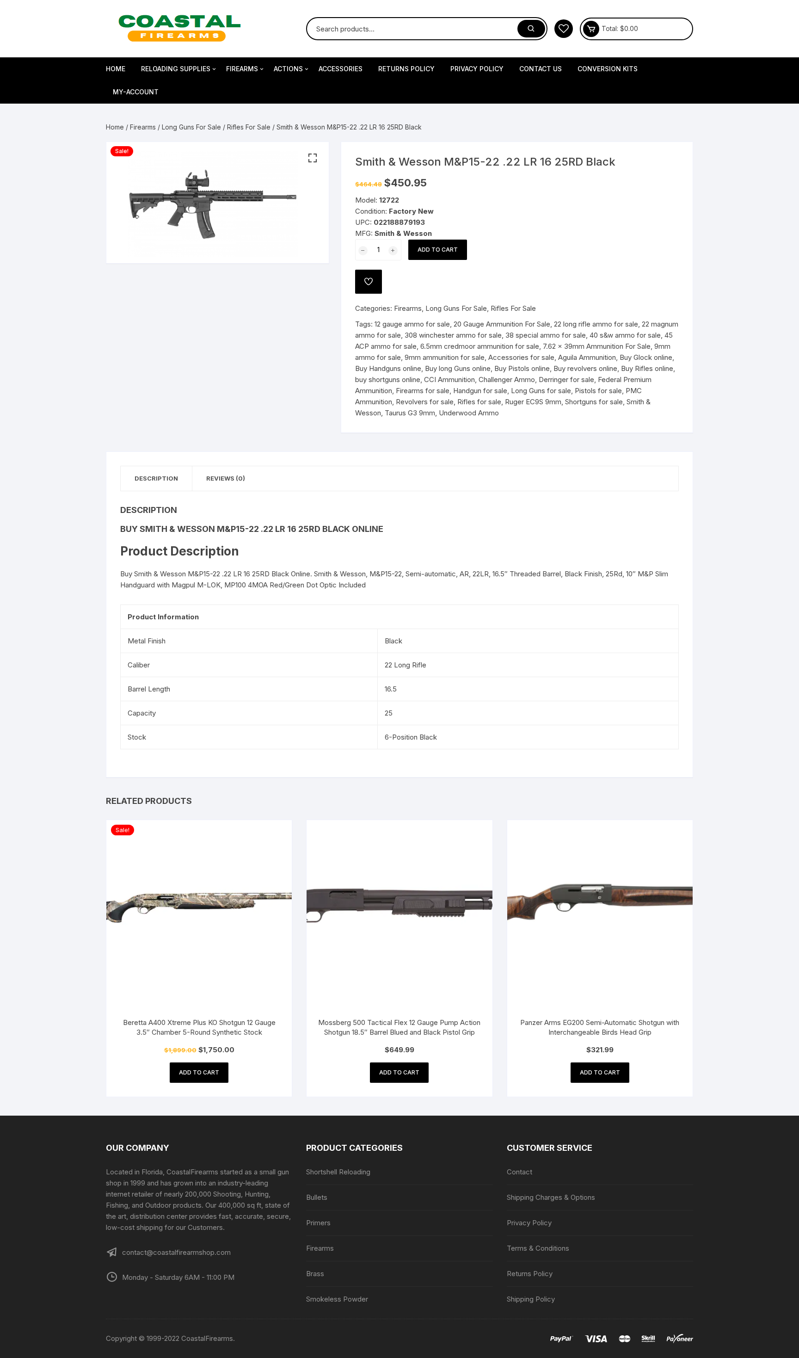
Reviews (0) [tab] (225, 478)
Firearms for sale (422, 390)
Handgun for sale (480, 390)
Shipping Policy (531, 1299)
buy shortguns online (387, 379)
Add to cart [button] (199, 1072)
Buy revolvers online (585, 368)
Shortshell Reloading (338, 1171)
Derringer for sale (566, 379)
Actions (288, 69)
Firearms (242, 69)
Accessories (341, 69)
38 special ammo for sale (545, 335)
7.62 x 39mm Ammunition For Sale (597, 346)
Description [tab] (156, 478)
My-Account (136, 92)
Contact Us (540, 69)
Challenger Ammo (507, 379)
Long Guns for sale (541, 390)
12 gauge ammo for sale (412, 324)
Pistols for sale (598, 390)
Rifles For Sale (248, 127)
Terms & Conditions (538, 1248)
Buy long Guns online (458, 368)
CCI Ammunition (449, 379)
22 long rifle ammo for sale (596, 324)
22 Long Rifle (405, 664)
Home (115, 69)
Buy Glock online (646, 357)
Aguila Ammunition (587, 357)
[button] (313, 158)
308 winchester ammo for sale (453, 335)
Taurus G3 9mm (410, 412)
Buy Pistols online (522, 368)
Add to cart (438, 249)
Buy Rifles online (647, 368)
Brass (315, 1273)
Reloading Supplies (175, 69)
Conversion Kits (608, 69)
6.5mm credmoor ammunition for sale (479, 346)
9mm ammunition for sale (445, 357)
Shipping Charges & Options (551, 1197)
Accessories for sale (521, 357)
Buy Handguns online (388, 368)
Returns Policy (406, 69)
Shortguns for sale (594, 401)
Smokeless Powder (337, 1299)
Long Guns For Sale (191, 127)
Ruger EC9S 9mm (533, 401)
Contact (519, 1171)
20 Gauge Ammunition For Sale (502, 324)
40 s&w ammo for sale (625, 335)
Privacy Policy (477, 69)
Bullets (316, 1197)
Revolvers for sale (425, 401)
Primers (318, 1222)
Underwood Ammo (469, 412)
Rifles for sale (479, 401)
